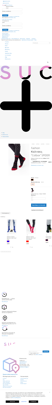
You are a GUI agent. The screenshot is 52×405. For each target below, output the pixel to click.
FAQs (35, 40)
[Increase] (32, 200)
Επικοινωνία (5, 37)
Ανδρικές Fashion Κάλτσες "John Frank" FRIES (11, 238)
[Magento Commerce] (4, 5)
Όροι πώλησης (5, 384)
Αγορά (21, 382)
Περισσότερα (5, 301)
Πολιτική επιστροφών (7, 387)
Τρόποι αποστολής (6, 381)
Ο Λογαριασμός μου (6, 38)
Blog (3, 132)
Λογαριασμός (5, 33)
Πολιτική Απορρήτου (16, 397)
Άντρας (37, 144)
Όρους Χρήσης (39, 354)
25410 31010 (6, 1)
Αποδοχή (12, 401)
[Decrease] (32, 196)
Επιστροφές (22, 38)
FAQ (3, 379)
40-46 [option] (33, 184)
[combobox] (41, 43)
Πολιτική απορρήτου (6, 383)
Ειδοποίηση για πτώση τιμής (37, 165)
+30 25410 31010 (23, 361)
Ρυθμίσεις (33, 401)
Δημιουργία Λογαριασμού (27, 40)
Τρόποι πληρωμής (6, 382)
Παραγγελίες (5, 36)
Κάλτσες (42, 144)
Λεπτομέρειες (5, 213)
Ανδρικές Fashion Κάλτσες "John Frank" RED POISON (31, 238)
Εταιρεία (4, 378)
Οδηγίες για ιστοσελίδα (7, 386)
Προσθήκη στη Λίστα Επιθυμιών (37, 210)
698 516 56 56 (6, 3)
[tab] (5, 213)
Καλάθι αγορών (23, 383)
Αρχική (33, 144)
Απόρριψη (24, 401)
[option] (32, 180)
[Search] (49, 43)
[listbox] (41, 180)
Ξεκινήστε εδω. (12, 17)
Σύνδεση (28, 38)
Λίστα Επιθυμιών (6, 34)
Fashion (47, 144)
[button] (11, 247)
